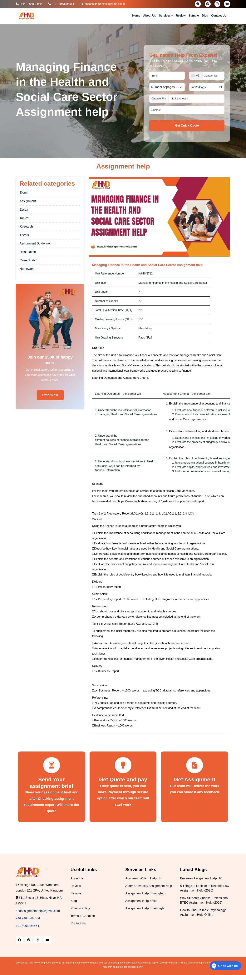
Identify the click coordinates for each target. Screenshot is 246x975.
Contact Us (218, 15)
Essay (24, 209)
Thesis (24, 235)
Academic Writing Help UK (143, 878)
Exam (23, 192)
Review (181, 15)
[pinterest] (207, 3)
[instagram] (217, 3)
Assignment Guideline (35, 243)
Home (136, 15)
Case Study (28, 260)
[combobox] (196, 76)
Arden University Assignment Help (148, 885)
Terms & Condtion (83, 915)
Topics (24, 218)
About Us (149, 15)
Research (26, 226)
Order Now (50, 395)
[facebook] (197, 3)
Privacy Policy (80, 908)
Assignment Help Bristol (141, 900)
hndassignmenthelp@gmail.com (105, 3)
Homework (27, 268)
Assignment (28, 201)
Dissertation (28, 252)
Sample (194, 15)
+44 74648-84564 (31, 3)
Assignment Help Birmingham (145, 893)
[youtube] (227, 3)
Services (164, 15)
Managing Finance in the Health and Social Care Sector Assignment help (147, 265)
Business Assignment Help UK (201, 878)
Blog (205, 15)
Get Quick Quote (187, 125)
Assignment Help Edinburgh (144, 908)
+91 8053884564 (63, 3)
